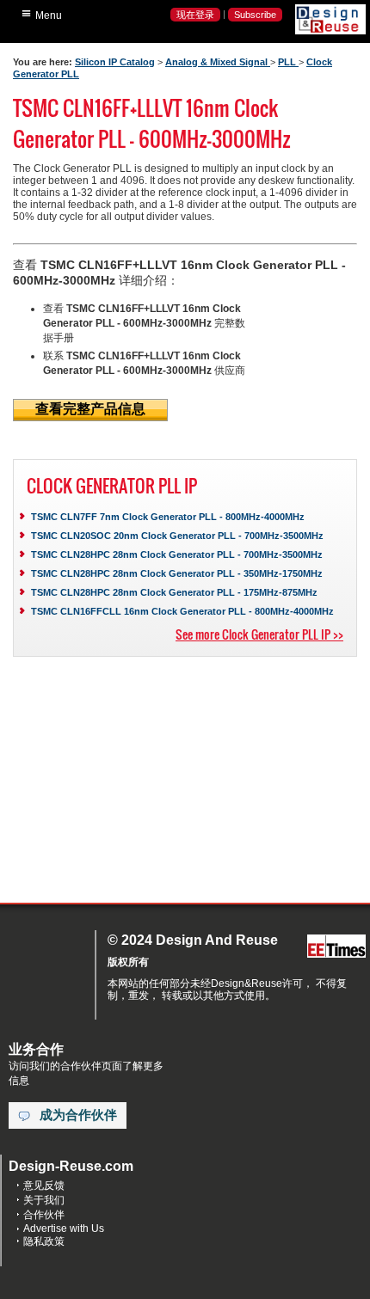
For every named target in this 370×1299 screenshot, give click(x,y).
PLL (288, 62)
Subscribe (255, 14)
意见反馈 (44, 1186)
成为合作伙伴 (78, 1115)
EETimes (336, 946)
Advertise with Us (63, 1228)
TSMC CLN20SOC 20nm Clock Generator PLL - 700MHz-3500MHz (177, 535)
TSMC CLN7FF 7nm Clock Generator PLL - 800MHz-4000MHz (168, 517)
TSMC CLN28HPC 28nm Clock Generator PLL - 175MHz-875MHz (174, 592)
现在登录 (195, 14)
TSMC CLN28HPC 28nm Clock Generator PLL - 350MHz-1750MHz (177, 573)
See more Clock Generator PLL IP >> (259, 634)
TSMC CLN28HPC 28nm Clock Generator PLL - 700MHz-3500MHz (177, 554)
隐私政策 (44, 1241)
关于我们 (44, 1200)
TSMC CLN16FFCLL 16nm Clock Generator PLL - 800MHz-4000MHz (182, 611)
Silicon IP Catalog (115, 62)
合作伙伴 (44, 1215)
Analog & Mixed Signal (217, 62)
